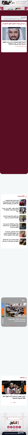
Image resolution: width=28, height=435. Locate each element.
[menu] (26, 8)
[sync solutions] (21, 433)
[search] (1, 8)
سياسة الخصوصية (14, 430)
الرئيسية (23, 17)
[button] (14, 325)
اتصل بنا (7, 430)
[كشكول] (14, 422)
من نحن (21, 430)
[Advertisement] (14, 77)
